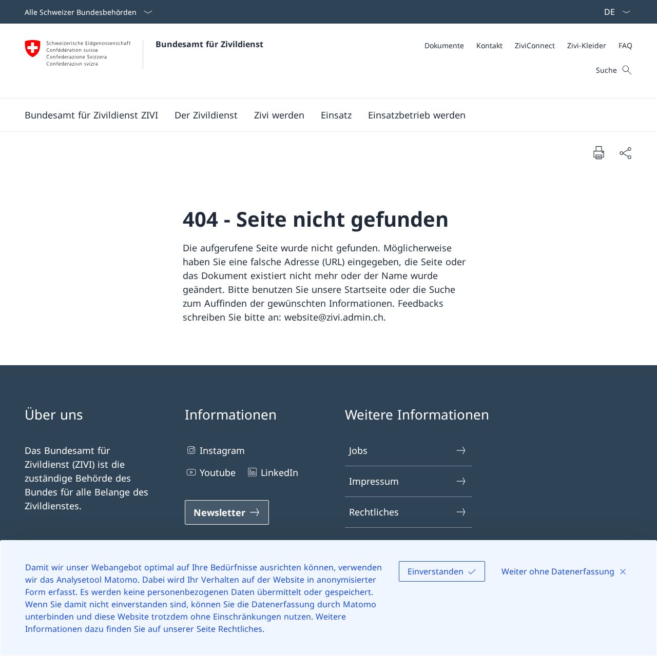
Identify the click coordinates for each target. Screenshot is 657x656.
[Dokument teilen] (625, 152)
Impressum (374, 481)
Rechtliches (374, 512)
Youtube (218, 472)
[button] (91, 114)
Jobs (358, 450)
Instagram (222, 450)
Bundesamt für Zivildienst (209, 44)
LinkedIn (279, 472)
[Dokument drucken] (598, 152)
